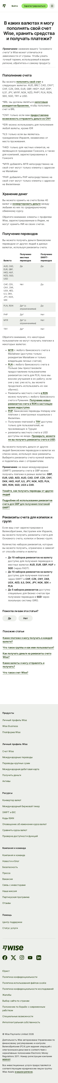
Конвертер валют (11, 800)
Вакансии (7, 879)
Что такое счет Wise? (15, 672)
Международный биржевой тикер (21, 806)
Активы (6, 781)
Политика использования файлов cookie (24, 982)
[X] (13, 958)
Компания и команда (13, 855)
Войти (15, 6)
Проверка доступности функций (20, 836)
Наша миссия (9, 891)
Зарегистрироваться (34, 6)
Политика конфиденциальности (19, 977)
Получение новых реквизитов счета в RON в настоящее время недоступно (30, 404)
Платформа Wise (11, 732)
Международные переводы (17, 757)
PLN (10, 364)
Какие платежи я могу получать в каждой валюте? (27, 639)
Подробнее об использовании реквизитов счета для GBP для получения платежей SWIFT (27, 504)
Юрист (6, 971)
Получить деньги (11, 775)
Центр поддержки (12, 922)
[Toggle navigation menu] (52, 6)
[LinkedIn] (38, 958)
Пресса (6, 873)
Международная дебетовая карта (20, 769)
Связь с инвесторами (14, 885)
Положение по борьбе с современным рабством (23, 1008)
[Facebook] (4, 958)
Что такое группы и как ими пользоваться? (28, 647)
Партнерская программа (15, 897)
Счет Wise (8, 751)
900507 (6, 1059)
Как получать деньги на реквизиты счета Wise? (27, 655)
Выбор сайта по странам (15, 1000)
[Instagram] (22, 958)
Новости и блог (10, 861)
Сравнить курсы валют (14, 830)
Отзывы (6, 903)
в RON (44, 393)
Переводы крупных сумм (16, 763)
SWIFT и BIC (9, 812)
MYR (10, 350)
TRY (38, 421)
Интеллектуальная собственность (21, 1022)
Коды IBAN (8, 818)
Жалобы (6, 994)
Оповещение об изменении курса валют (24, 824)
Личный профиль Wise (14, 720)
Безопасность (10, 867)
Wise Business (10, 726)
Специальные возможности (17, 1016)
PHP (10, 410)
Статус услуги (10, 928)
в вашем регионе (24, 1071)
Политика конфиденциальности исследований (28, 988)
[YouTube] (30, 958)
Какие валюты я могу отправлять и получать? (23, 664)
